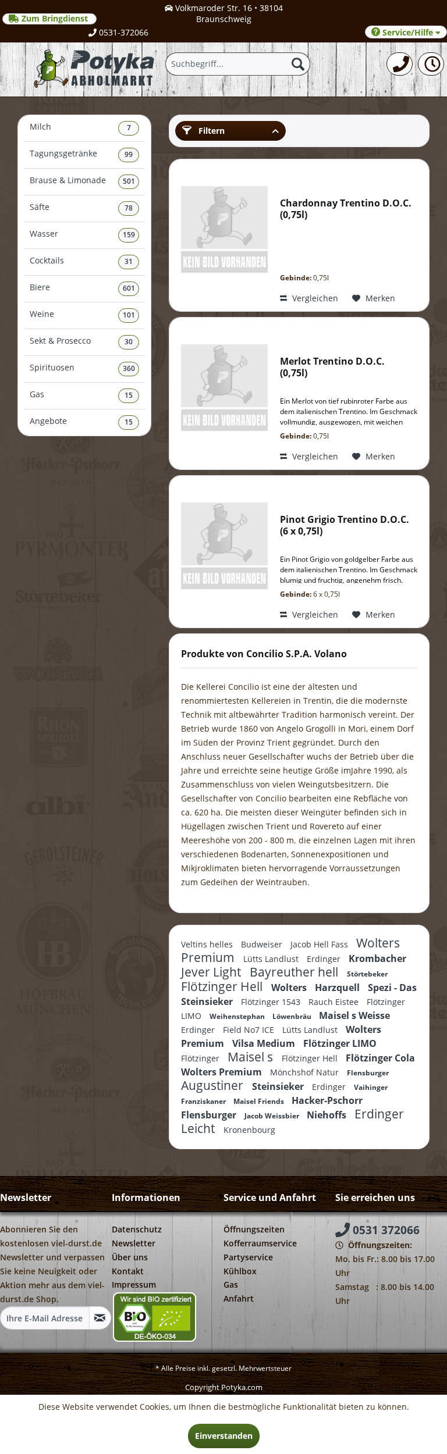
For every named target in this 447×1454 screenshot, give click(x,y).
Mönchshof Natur (305, 1072)
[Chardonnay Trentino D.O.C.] (221, 235)
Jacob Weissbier (272, 1116)
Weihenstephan (238, 1016)
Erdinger (325, 958)
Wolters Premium (222, 1071)
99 (129, 154)
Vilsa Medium (264, 1043)
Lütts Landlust (272, 958)
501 (129, 181)
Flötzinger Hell (223, 986)
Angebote (81, 421)
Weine (82, 314)
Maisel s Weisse (354, 1015)
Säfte (81, 207)
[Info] (431, 64)
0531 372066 (385, 1230)
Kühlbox (240, 1271)
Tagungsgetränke (81, 154)
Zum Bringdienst (54, 18)
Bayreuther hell (295, 972)
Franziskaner (204, 1101)
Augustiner (213, 1085)
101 (129, 315)
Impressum (134, 1284)
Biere (82, 287)
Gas (81, 395)
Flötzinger (201, 1058)
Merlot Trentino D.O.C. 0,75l (332, 367)
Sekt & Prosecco (81, 341)
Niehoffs (328, 1115)
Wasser (82, 234)
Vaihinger (371, 1087)
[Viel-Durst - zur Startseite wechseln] (95, 69)
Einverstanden (224, 1435)
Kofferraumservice (260, 1243)
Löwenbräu (292, 1016)
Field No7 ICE (249, 1029)
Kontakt (128, 1271)
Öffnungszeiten (254, 1229)
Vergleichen (314, 298)
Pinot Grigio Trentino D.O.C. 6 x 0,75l (344, 525)
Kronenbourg (249, 1129)
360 (129, 368)
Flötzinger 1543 (272, 1001)
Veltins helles (208, 944)
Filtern (210, 130)
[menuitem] (399, 64)
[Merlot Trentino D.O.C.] (221, 393)
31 (129, 261)
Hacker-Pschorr (327, 1100)
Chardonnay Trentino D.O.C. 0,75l (345, 209)
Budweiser (263, 944)
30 (129, 342)
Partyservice (248, 1257)
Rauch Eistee (334, 1001)
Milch (80, 127)
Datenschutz (137, 1229)
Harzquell (338, 987)
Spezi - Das (392, 987)
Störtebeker (367, 974)
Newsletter (133, 1243)
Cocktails (81, 261)
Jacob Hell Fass (320, 944)
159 (129, 235)
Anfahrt (239, 1298)
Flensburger (368, 1073)
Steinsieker (208, 1001)
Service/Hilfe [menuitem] (407, 32)
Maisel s (252, 1057)
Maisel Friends (259, 1101)
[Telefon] (399, 64)
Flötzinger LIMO (340, 1043)
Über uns (130, 1257)
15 (129, 395)
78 (129, 208)
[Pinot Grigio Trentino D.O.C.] (221, 552)
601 (129, 288)
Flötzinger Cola (380, 1058)
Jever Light (212, 972)
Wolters (290, 987)
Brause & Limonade (82, 180)
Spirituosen (82, 368)
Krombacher (377, 958)
